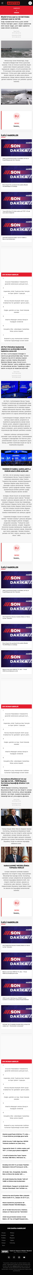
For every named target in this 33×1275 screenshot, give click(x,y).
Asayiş (3, 1233)
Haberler (16, 8)
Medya (12, 1233)
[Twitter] (9, 1257)
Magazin (12, 1238)
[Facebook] (14, 1257)
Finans (3, 1240)
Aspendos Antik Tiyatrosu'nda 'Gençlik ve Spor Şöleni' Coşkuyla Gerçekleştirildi (17, 293)
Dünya (3, 1243)
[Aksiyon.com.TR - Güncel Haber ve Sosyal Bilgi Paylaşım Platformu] (13, 3)
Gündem (3, 1235)
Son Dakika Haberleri (16, 1228)
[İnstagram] (19, 1257)
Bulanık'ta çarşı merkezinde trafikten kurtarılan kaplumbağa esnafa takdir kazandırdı (16, 341)
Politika (3, 1238)
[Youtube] (24, 1257)
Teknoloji (12, 1243)
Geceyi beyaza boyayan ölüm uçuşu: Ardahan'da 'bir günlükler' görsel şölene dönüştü (16, 303)
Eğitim (12, 1240)
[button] (2, 3)
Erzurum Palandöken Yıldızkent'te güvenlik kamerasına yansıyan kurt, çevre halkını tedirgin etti (16, 284)
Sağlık (12, 1235)
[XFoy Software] (5, 1251)
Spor (3, 1245)
